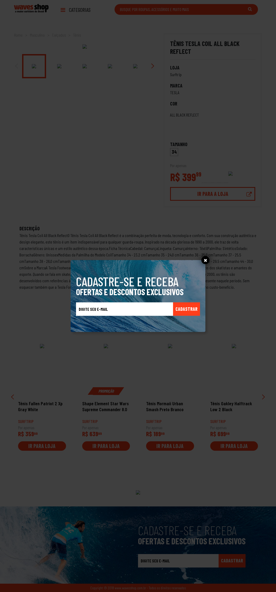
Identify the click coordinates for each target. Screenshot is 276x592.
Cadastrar (186, 309)
